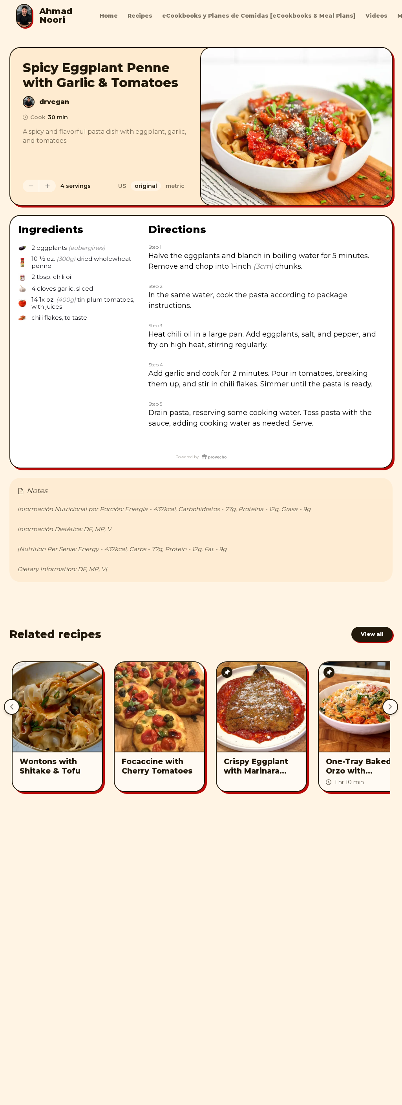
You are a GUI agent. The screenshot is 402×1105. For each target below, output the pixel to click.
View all (372, 634)
